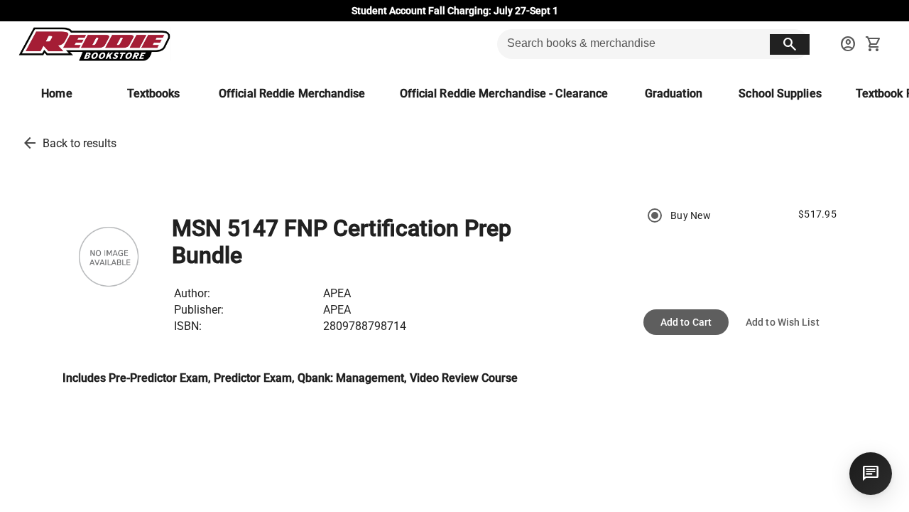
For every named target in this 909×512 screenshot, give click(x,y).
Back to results (79, 143)
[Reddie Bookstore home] (94, 44)
